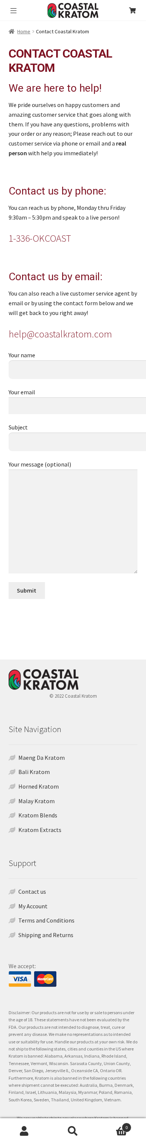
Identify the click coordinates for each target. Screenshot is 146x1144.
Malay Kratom (36, 801)
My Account (33, 906)
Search (73, 1131)
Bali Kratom (34, 772)
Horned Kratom (38, 786)
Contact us (32, 891)
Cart (112, 1124)
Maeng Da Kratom (41, 757)
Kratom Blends (37, 815)
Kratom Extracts (39, 829)
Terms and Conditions (46, 920)
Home (23, 31)
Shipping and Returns (45, 935)
